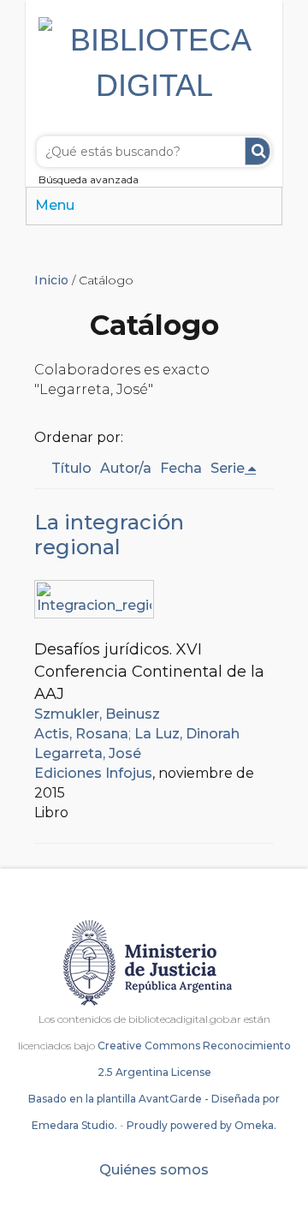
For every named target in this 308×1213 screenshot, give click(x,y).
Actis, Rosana (81, 734)
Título (71, 468)
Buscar (257, 151)
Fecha (181, 468)
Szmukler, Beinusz (97, 714)
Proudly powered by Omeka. (201, 1125)
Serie (227, 468)
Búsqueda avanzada (88, 179)
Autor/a (125, 468)
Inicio (51, 280)
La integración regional (109, 534)
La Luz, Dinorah (187, 734)
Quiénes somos (154, 1170)
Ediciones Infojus (93, 773)
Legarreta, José (87, 753)
